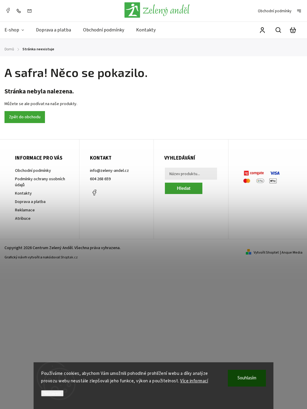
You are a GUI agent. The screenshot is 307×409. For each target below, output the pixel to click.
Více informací (194, 381)
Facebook (7, 10)
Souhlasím (246, 378)
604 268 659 (100, 179)
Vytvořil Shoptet (266, 252)
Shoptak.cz (69, 257)
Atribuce (23, 219)
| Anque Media (291, 252)
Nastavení (52, 393)
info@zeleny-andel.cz (109, 171)
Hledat (183, 188)
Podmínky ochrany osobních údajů (40, 182)
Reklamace (25, 210)
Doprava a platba (30, 202)
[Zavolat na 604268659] (20, 11)
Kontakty (23, 193)
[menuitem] (17, 30)
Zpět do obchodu (24, 117)
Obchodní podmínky (274, 11)
